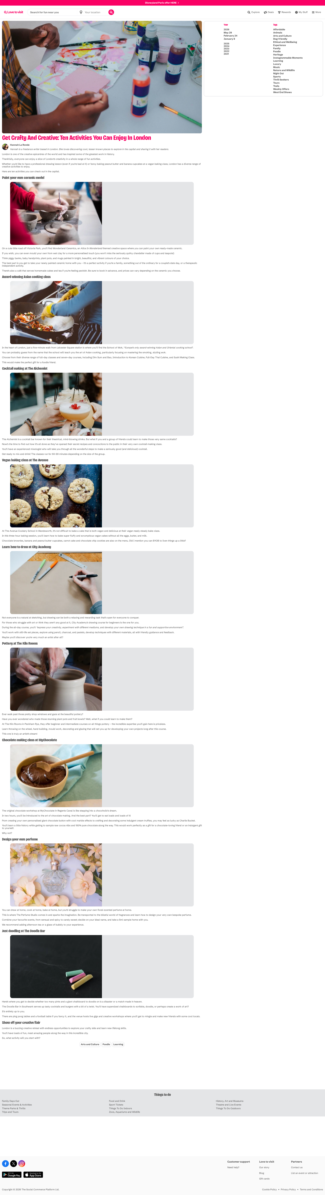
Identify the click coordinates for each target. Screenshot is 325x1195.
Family (277, 48)
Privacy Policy (288, 1189)
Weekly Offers (281, 89)
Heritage (278, 54)
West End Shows (282, 92)
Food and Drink (117, 1101)
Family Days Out (10, 1101)
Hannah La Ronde (20, 144)
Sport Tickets (116, 1104)
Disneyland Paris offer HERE (161, 2)
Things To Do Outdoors (228, 1108)
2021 (226, 53)
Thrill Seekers (281, 79)
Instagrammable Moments (288, 57)
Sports (277, 76)
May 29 (228, 32)
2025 (226, 43)
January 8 (229, 38)
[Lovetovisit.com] (13, 12)
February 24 (230, 35)
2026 (226, 29)
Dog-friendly (280, 38)
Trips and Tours (10, 1112)
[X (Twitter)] (13, 1163)
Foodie (106, 1044)
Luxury (277, 64)
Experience (279, 45)
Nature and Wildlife (284, 70)
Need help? (233, 1167)
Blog (261, 1173)
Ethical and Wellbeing (285, 42)
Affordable (279, 29)
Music (276, 67)
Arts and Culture (90, 1044)
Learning (118, 1044)
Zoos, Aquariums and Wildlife (124, 1112)
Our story (264, 1167)
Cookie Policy (269, 1189)
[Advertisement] (162, 1069)
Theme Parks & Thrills (13, 1108)
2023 (226, 48)
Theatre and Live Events (228, 1104)
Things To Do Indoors (120, 1108)
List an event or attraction (304, 1173)
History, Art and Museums (229, 1101)
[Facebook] (5, 1163)
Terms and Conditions (311, 1189)
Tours (276, 82)
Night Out (278, 73)
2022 (226, 51)
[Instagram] (21, 1163)
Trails (276, 85)
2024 (226, 46)
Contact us (297, 1167)
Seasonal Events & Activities (17, 1104)
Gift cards (264, 1178)
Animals (277, 32)
